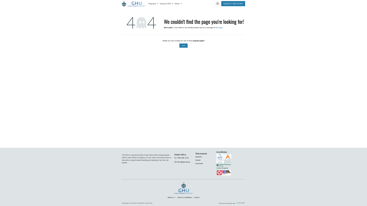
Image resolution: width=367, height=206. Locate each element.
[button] (217, 3)
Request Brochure (233, 3)
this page (219, 27)
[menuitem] (153, 3)
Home (183, 45)
